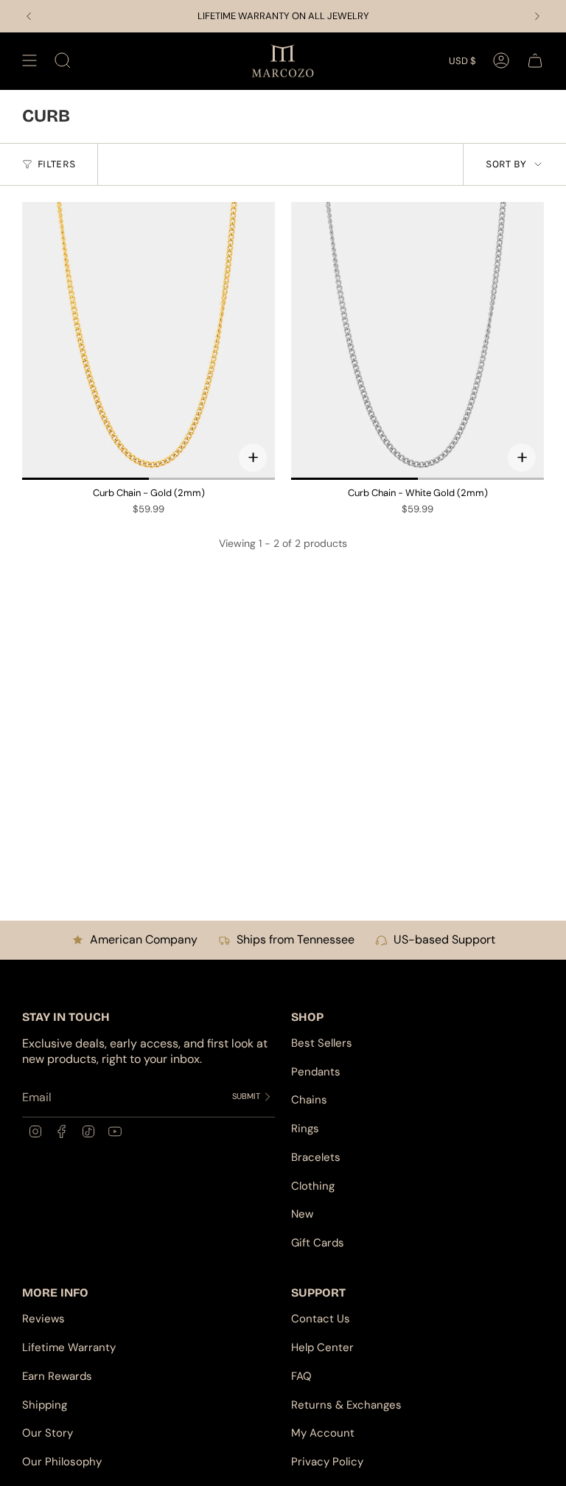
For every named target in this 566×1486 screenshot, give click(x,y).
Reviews (43, 1318)
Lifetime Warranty (69, 1347)
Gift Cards (317, 1242)
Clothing (313, 1186)
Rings (305, 1128)
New (302, 1214)
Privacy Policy (327, 1461)
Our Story (47, 1433)
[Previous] (28, 16)
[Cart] (535, 61)
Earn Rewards (57, 1376)
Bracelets (315, 1157)
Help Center (322, 1347)
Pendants (315, 1071)
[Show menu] (29, 61)
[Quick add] (253, 457)
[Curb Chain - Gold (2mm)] (148, 341)
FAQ (301, 1376)
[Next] (537, 16)
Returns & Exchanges (346, 1405)
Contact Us (320, 1318)
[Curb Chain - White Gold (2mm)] (417, 341)
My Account (322, 1433)
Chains (309, 1099)
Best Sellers (321, 1043)
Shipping (44, 1405)
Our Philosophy (62, 1461)
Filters (56, 164)
